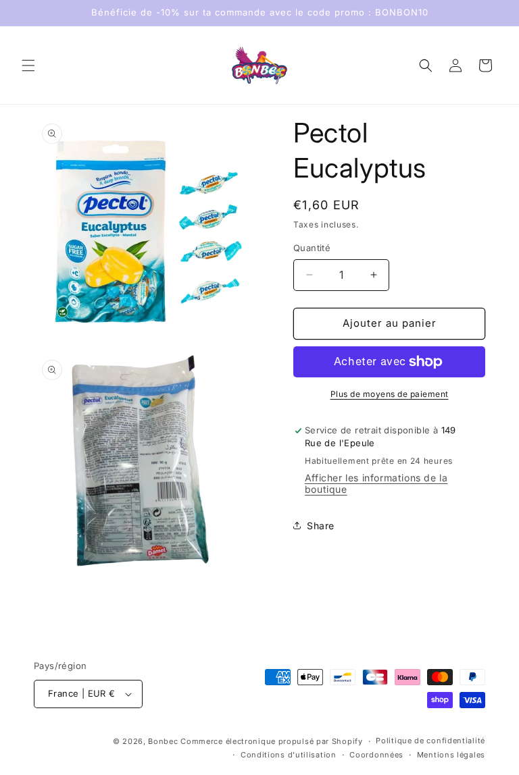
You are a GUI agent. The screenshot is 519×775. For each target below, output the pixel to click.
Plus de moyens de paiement (389, 394)
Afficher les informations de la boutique (376, 483)
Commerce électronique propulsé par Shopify (271, 741)
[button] (28, 65)
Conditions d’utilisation (289, 754)
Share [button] (321, 525)
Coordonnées (376, 754)
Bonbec (163, 741)
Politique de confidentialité (430, 740)
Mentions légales (451, 754)
